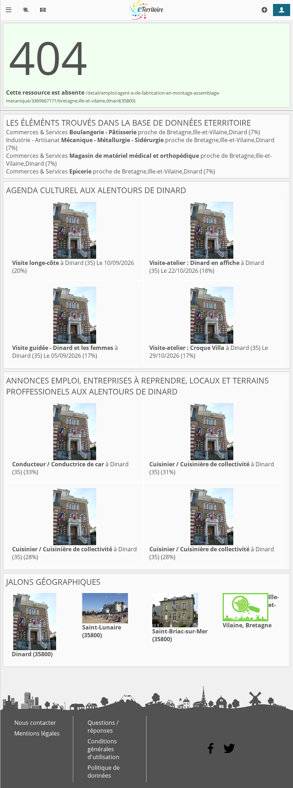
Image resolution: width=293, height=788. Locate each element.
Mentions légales (37, 733)
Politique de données (104, 771)
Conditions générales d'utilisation (103, 749)
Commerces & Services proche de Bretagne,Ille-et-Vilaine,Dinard (127, 132)
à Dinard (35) (53, 263)
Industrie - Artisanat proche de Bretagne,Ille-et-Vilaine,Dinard (140, 140)
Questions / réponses (103, 726)
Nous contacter (35, 723)
